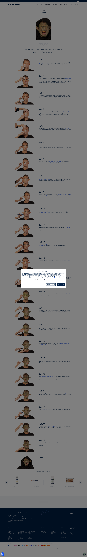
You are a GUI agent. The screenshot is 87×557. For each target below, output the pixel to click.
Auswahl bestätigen (51, 284)
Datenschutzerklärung (57, 277)
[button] (2, 554)
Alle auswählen (61, 284)
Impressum (24, 281)
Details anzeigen (62, 281)
